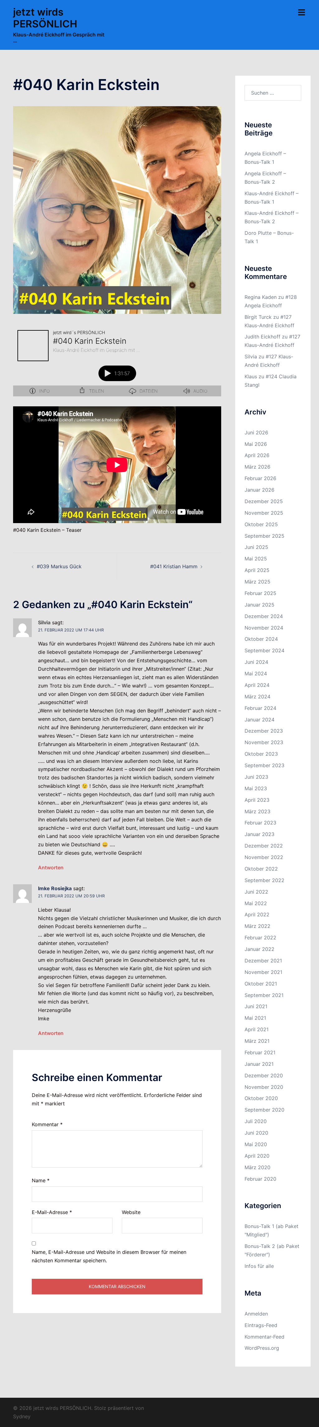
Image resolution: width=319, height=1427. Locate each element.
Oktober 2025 (261, 524)
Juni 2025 (256, 547)
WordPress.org (262, 1348)
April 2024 (257, 685)
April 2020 (257, 1156)
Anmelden (256, 1314)
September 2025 (264, 536)
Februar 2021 (260, 1052)
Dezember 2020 (264, 1075)
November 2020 (264, 1087)
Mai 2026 (256, 444)
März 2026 (257, 467)
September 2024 (264, 650)
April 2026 (257, 455)
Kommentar (47, 1124)
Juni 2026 (256, 432)
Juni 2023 (256, 777)
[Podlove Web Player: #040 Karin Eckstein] (117, 361)
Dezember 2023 (264, 731)
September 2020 (264, 1110)
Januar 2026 (259, 490)
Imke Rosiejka (55, 888)
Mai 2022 (256, 903)
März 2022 (257, 926)
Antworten (51, 867)
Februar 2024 (260, 708)
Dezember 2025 (264, 501)
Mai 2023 (256, 788)
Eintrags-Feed (261, 1325)
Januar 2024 (259, 719)
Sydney (22, 1416)
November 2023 (264, 742)
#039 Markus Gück (59, 566)
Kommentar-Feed (264, 1337)
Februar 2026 (260, 478)
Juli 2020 (256, 1121)
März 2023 (257, 811)
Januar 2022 (259, 949)
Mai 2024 (256, 673)
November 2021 (263, 972)
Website (131, 1212)
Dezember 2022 (264, 846)
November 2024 (264, 628)
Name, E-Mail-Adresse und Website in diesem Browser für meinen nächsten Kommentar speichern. (109, 1256)
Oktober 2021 (261, 983)
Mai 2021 (255, 1018)
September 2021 (264, 995)
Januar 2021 (259, 1064)
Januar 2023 (259, 834)
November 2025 (264, 513)
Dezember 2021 (263, 960)
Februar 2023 (260, 823)
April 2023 (257, 800)
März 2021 (257, 1041)
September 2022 (264, 880)
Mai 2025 (256, 558)
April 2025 (257, 570)
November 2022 (264, 857)
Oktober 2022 (261, 869)
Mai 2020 (256, 1144)
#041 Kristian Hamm (174, 566)
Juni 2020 (256, 1133)
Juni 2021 (256, 1006)
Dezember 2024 (264, 616)
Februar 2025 (260, 593)
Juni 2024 (256, 662)
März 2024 (257, 696)
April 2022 (257, 914)
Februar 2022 (260, 937)
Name (41, 1180)
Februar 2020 (260, 1179)
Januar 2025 (259, 605)
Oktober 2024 (261, 639)
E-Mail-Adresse (52, 1212)
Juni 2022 (256, 892)
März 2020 (257, 1167)
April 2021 (257, 1029)
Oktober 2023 (261, 754)
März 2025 (257, 582)
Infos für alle (259, 1266)
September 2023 (264, 765)
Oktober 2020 (261, 1098)
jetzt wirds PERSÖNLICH (45, 18)
